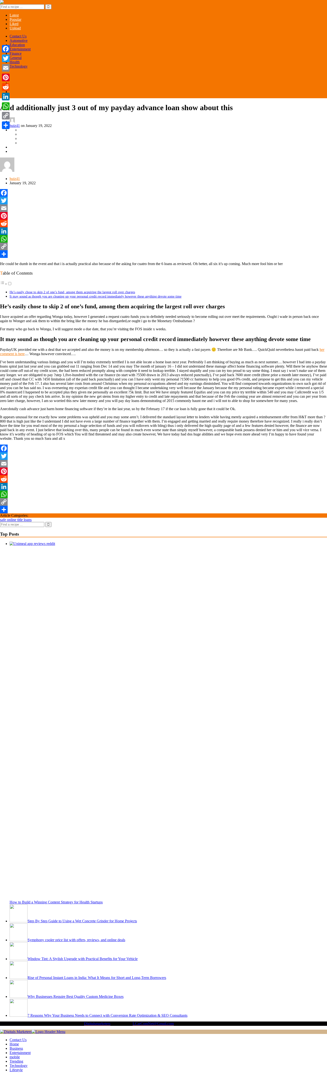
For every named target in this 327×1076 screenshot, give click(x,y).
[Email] (163, 208)
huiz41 (15, 126)
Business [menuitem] (16, 1048)
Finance (16, 53)
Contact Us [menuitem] (18, 1040)
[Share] (163, 254)
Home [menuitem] (14, 1044)
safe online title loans (16, 520)
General (16, 58)
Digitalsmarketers (97, 1024)
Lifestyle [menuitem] (16, 1070)
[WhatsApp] (163, 239)
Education (17, 45)
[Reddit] (163, 223)
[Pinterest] (163, 216)
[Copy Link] (163, 246)
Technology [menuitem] (19, 1066)
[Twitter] (163, 200)
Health (15, 62)
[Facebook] (163, 193)
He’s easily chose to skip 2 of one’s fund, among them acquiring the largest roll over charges (72, 292)
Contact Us (18, 36)
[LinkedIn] (163, 231)
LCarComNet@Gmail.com (153, 1024)
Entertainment (20, 49)
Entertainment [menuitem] (20, 1053)
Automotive (19, 40)
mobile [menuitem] (15, 1057)
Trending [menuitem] (16, 1061)
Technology (19, 66)
